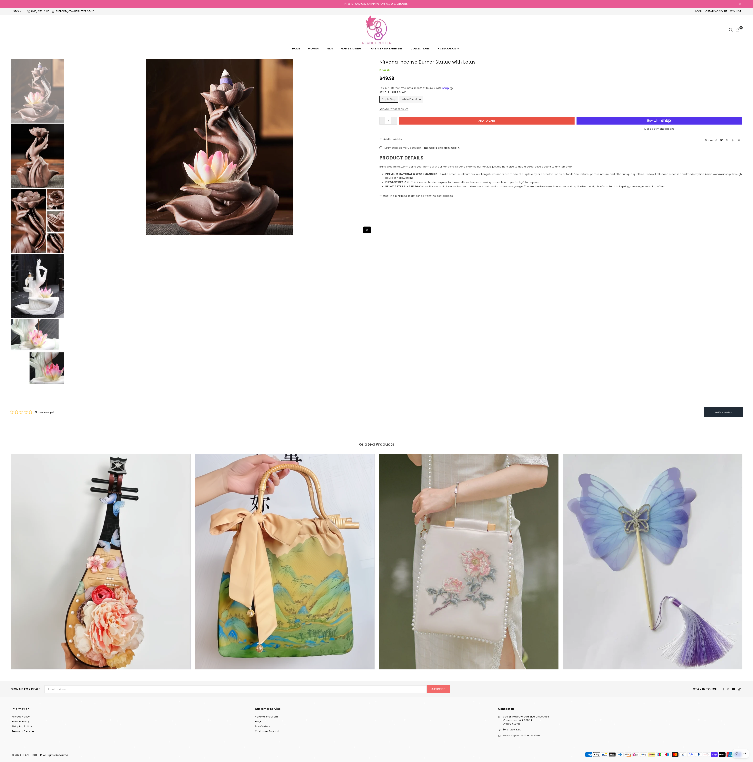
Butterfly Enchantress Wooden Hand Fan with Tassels (468, 556)
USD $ (15, 11)
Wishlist (735, 11)
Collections (420, 48)
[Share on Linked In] (733, 140)
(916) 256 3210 (512, 729)
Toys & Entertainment (386, 48)
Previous (68, 147)
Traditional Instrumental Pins (652, 556)
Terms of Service (23, 731)
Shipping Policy (22, 726)
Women (313, 48)
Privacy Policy (21, 716)
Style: (392, 92)
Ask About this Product (393, 109)
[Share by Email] (739, 140)
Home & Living (351, 48)
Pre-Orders (262, 726)
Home (296, 48)
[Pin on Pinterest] (727, 140)
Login (698, 11)
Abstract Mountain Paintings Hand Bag (101, 556)
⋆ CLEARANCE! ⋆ (448, 48)
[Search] (730, 30)
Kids (329, 48)
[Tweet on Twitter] (722, 140)
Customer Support (267, 731)
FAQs (258, 721)
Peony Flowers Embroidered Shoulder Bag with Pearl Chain (284, 556)
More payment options (659, 129)
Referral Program (266, 716)
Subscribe (438, 689)
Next (370, 147)
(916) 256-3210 (40, 11)
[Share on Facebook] (716, 140)
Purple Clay (389, 99)
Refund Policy (20, 721)
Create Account (716, 11)
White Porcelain (411, 99)
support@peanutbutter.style (74, 11)
